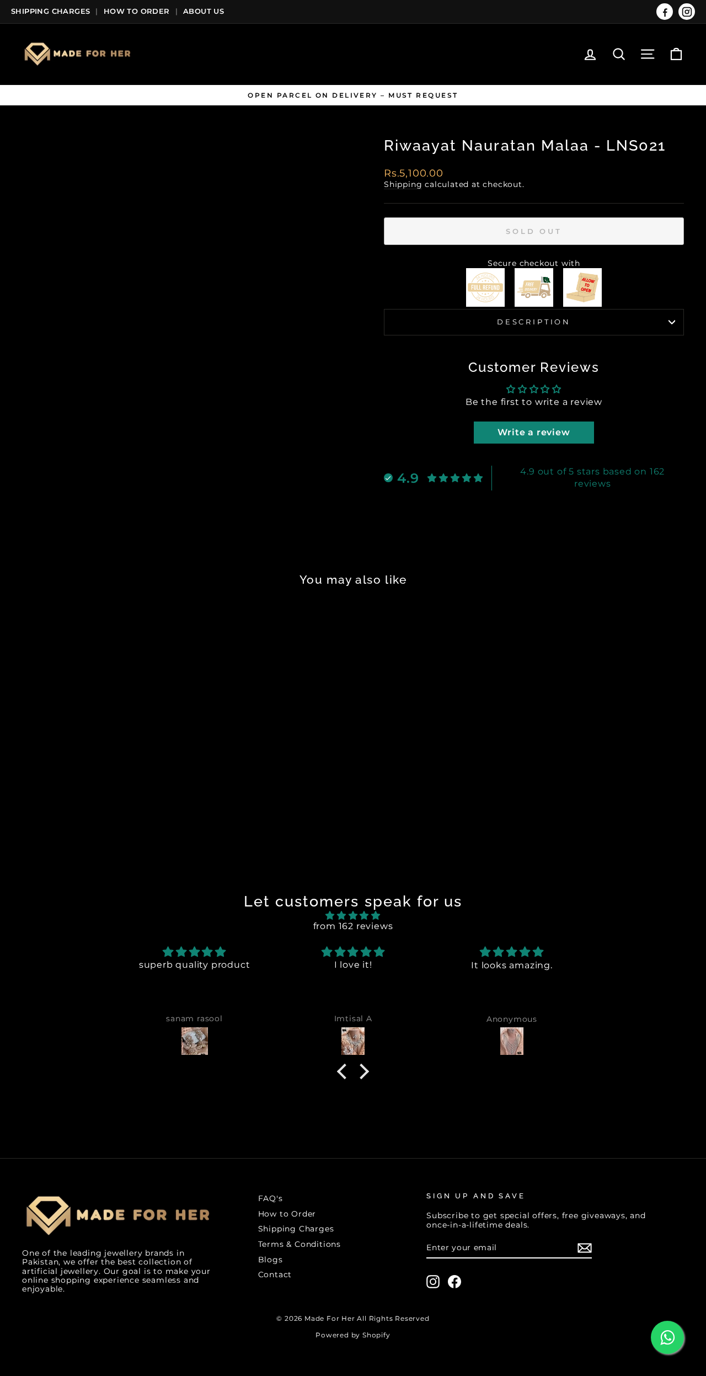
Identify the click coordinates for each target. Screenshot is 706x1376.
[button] (344, 1071)
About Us (203, 11)
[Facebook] (664, 11)
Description (534, 322)
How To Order (137, 11)
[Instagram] (686, 11)
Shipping (403, 184)
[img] (353, 915)
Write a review (534, 432)
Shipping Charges (50, 11)
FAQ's (270, 1198)
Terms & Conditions (299, 1244)
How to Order (287, 1213)
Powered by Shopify (352, 1335)
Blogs (270, 1259)
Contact (275, 1274)
